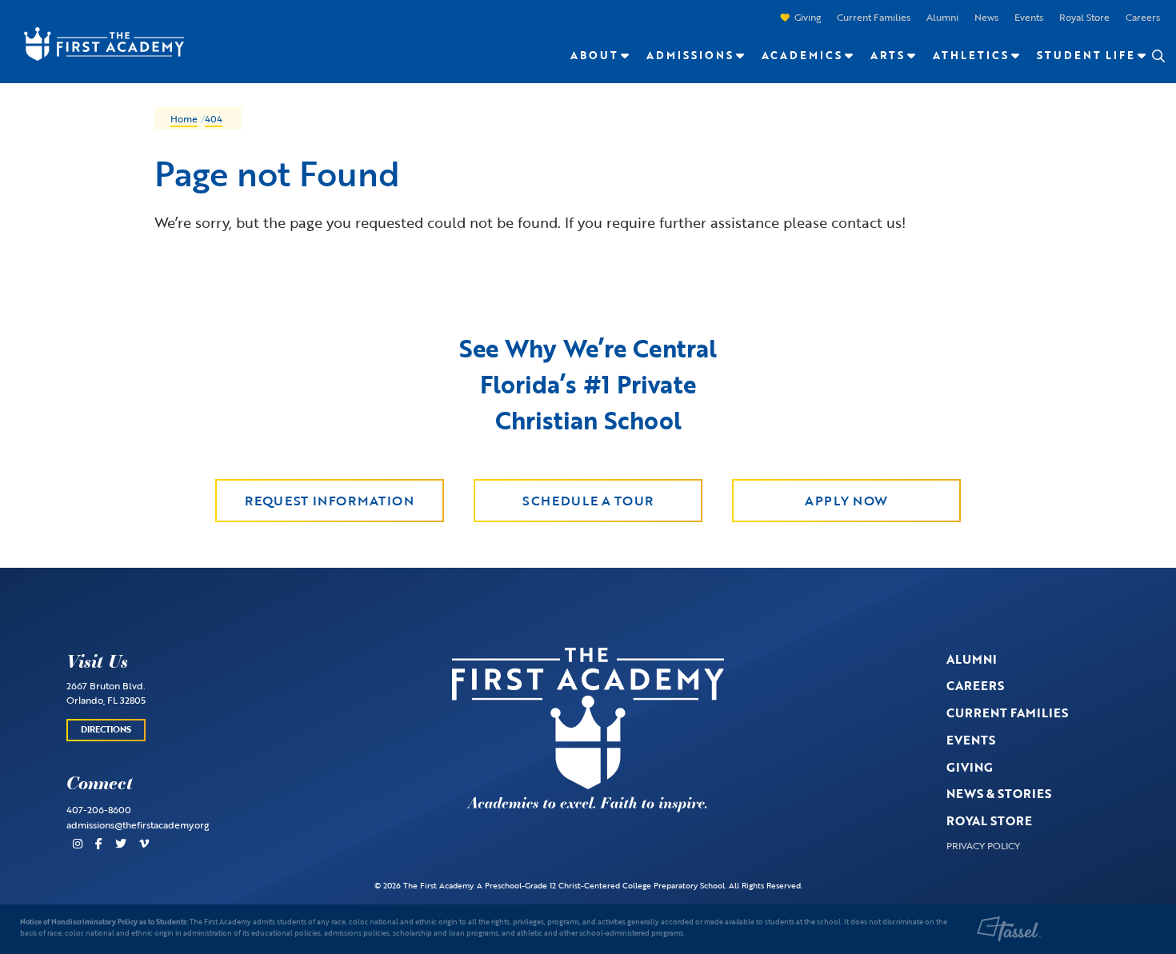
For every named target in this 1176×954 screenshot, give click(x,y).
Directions (106, 729)
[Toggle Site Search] (1157, 56)
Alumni (942, 17)
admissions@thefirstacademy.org (137, 824)
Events (1028, 17)
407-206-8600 (98, 809)
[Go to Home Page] (96, 42)
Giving (807, 17)
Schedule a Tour (588, 500)
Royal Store (1084, 17)
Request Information (329, 500)
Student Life (1086, 55)
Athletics (971, 55)
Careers (1143, 17)
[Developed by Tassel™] (1009, 929)
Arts (887, 55)
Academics (802, 55)
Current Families (873, 17)
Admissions (690, 55)
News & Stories (998, 793)
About (594, 55)
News (986, 17)
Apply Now (846, 500)
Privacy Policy (983, 845)
